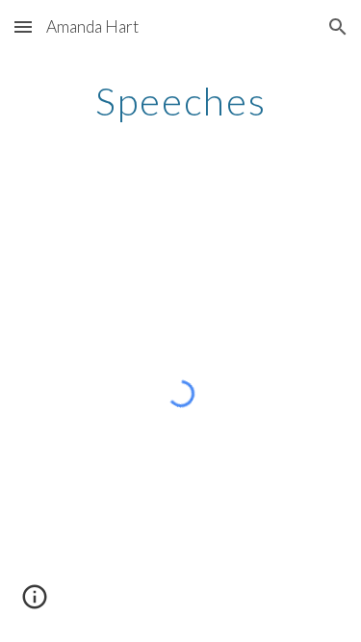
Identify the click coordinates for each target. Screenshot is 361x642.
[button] (23, 26)
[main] (181, 101)
